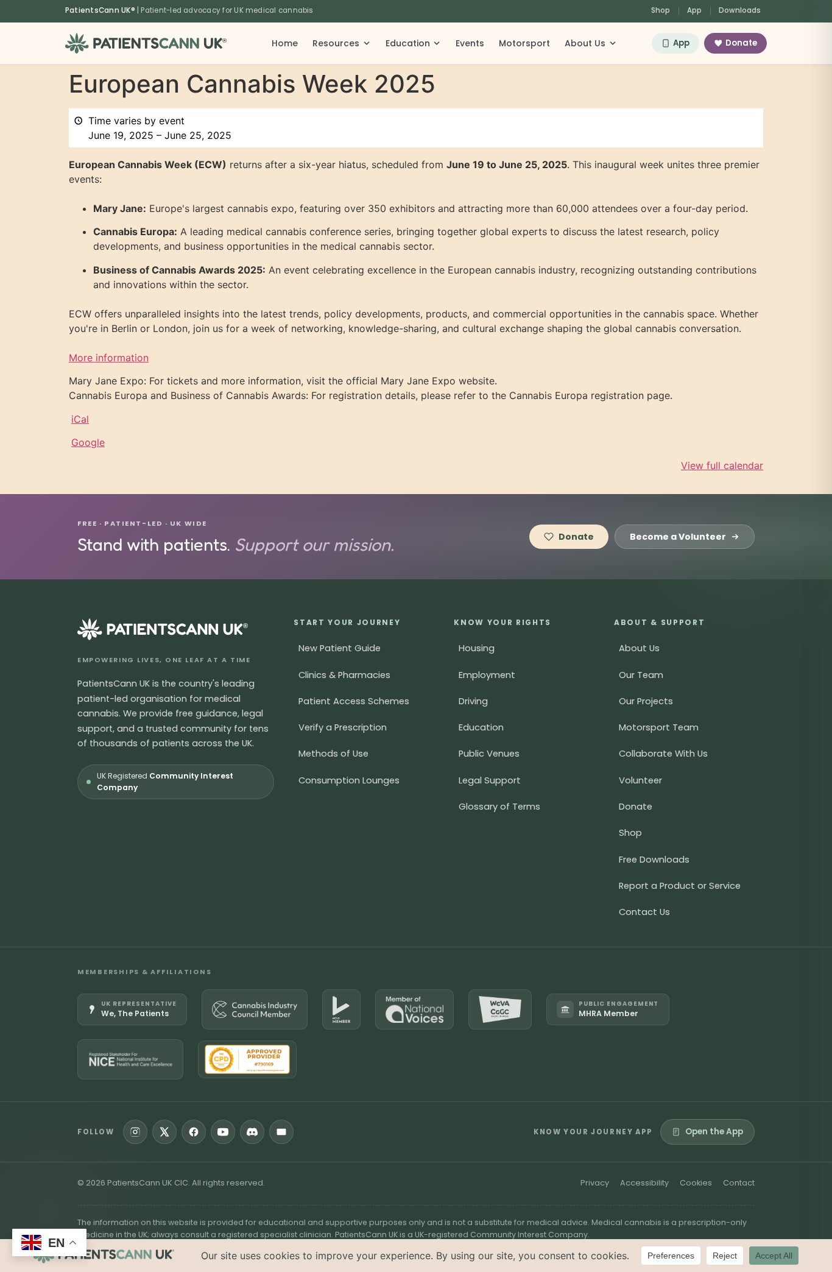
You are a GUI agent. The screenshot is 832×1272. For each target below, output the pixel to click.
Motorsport (524, 43)
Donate (741, 43)
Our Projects (646, 701)
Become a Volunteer (678, 537)
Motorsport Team (659, 727)
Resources (335, 43)
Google (88, 442)
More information (109, 358)
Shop (660, 10)
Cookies (696, 1183)
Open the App (714, 1131)
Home (285, 43)
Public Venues (489, 753)
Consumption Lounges (349, 780)
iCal (80, 419)
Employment (487, 675)
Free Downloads (654, 859)
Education (408, 43)
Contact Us (644, 912)
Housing (477, 648)
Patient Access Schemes (353, 701)
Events (470, 43)
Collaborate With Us (663, 753)
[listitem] (132, 1009)
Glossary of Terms (499, 806)
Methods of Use (333, 753)
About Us (585, 43)
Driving (473, 701)
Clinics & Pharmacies (344, 675)
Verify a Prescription (342, 727)
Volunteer (640, 780)
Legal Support (490, 780)
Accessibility (644, 1183)
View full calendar (722, 465)
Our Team (641, 675)
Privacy (594, 1183)
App (694, 10)
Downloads (740, 10)
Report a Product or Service (680, 886)
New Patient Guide (339, 648)
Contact (739, 1183)
